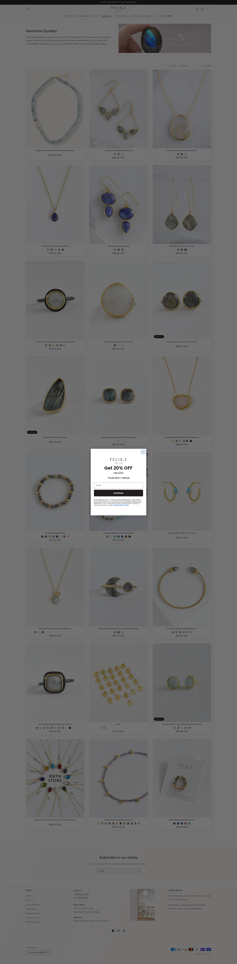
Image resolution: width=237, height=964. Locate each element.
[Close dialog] (143, 452)
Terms (127, 505)
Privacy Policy (118, 505)
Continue (118, 493)
